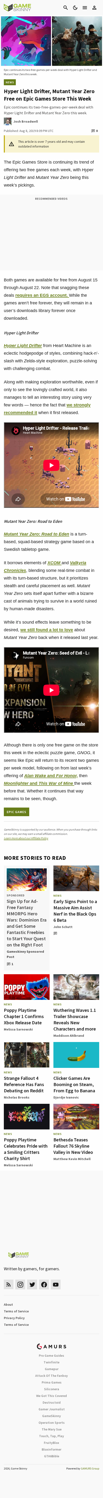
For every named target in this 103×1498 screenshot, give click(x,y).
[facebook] (44, 1284)
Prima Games (52, 1382)
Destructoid (52, 1402)
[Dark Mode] (75, 7)
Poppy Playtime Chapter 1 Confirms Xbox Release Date (24, 1016)
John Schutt (63, 927)
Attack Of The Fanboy (51, 1375)
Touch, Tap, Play (51, 1436)
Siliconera (51, 1389)
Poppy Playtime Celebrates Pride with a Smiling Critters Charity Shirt (26, 1149)
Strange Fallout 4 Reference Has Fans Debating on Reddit (24, 1084)
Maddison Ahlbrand (68, 1035)
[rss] (8, 1284)
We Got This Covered (51, 1396)
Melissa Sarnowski (18, 1029)
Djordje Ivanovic (66, 1097)
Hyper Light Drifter (23, 345)
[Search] (65, 7)
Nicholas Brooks (16, 1097)
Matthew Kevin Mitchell (72, 1159)
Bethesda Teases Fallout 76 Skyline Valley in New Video (73, 1146)
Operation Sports (52, 1422)
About (8, 1304)
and (51, 775)
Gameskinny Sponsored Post (25, 954)
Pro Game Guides (51, 1355)
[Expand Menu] (85, 7)
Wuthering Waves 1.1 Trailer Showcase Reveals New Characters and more (74, 1019)
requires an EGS (32, 295)
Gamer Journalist (52, 1409)
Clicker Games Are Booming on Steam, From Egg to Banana (74, 1084)
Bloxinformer (51, 1449)
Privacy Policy (14, 1318)
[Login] (94, 7)
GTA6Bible (51, 1456)
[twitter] (32, 1284)
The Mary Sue (52, 1429)
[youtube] (56, 1284)
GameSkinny (51, 1416)
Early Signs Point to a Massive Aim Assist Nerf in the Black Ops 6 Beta (75, 910)
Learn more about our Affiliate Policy (26, 838)
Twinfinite (51, 1362)
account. (59, 295)
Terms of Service (16, 1311)
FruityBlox (51, 1443)
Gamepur (51, 1369)
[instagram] (20, 1284)
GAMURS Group (90, 1468)
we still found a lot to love (46, 629)
